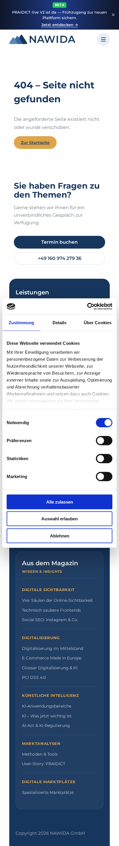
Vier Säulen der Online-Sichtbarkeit (57, 600)
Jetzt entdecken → (59, 24)
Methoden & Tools (40, 754)
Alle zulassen (59, 501)
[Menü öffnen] (103, 39)
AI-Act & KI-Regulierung (46, 725)
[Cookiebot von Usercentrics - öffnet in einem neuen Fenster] (87, 306)
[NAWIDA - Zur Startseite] (42, 39)
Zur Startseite (35, 142)
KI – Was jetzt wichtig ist (47, 716)
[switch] (104, 440)
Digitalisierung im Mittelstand (52, 648)
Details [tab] (60, 322)
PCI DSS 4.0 (34, 677)
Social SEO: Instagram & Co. (50, 619)
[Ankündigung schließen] (113, 14)
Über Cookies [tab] (97, 322)
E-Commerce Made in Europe (51, 658)
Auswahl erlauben (59, 518)
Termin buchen (59, 242)
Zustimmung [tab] (21, 322)
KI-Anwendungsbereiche (46, 706)
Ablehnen (59, 535)
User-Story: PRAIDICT (43, 763)
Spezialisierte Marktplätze (48, 792)
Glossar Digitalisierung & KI (49, 667)
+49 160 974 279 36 (59, 258)
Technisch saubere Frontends (51, 610)
